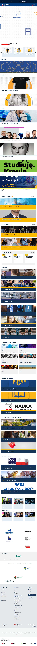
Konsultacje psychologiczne (18, 604)
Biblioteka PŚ (16, 588)
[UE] (24, 1)
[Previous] (1, 52)
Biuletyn (31, 594)
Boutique (31, 597)
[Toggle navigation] (34, 1)
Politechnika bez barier (17, 611)
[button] (18, 31)
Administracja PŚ (16, 586)
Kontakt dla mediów (3, 599)
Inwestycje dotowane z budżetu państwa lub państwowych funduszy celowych (17, 601)
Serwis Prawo (16, 613)
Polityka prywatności (18, 630)
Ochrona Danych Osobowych (18, 606)
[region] (18, 23)
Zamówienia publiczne (17, 618)
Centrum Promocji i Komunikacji (17, 592)
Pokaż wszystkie (33, 59)
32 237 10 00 (4, 591)
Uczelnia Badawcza (17, 615)
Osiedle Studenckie (17, 609)
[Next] (35, 52)
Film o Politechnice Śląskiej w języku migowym (18, 595)
